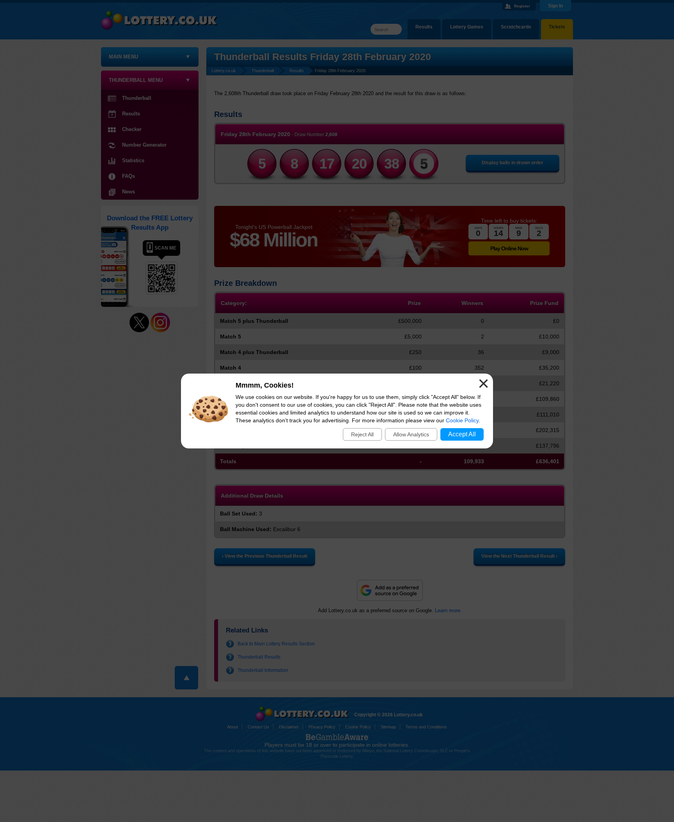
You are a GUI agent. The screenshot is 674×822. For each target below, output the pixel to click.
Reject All (362, 434)
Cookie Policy (462, 420)
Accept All (462, 434)
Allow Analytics (411, 434)
